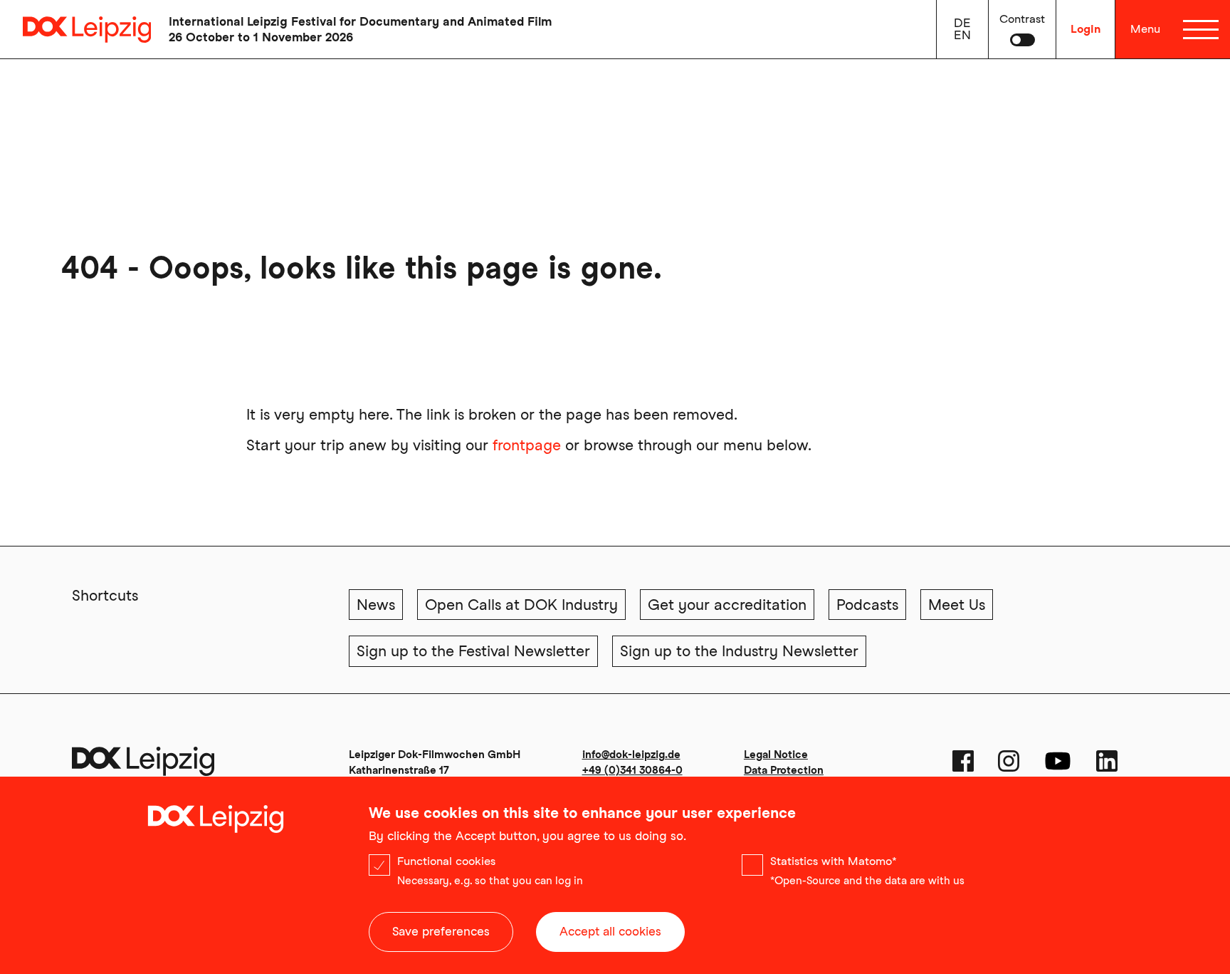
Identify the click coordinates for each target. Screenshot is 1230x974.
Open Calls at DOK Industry (521, 604)
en (962, 35)
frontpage (527, 445)
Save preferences (441, 931)
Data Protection (784, 770)
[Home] (75, 29)
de (962, 23)
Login (1085, 29)
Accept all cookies (610, 931)
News (376, 604)
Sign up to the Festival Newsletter (473, 651)
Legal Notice (776, 754)
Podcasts (867, 604)
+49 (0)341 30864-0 (632, 770)
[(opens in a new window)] (963, 761)
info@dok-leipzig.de (631, 754)
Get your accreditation (727, 604)
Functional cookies (446, 861)
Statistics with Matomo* (833, 861)
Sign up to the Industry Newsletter (739, 651)
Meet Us (956, 604)
